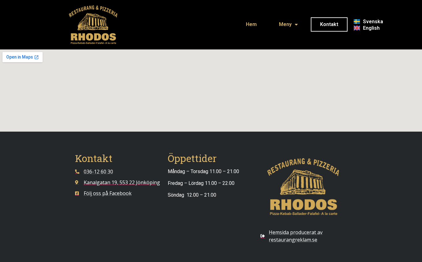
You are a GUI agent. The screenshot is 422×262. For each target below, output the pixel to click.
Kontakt (329, 24)
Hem (251, 24)
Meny (285, 24)
